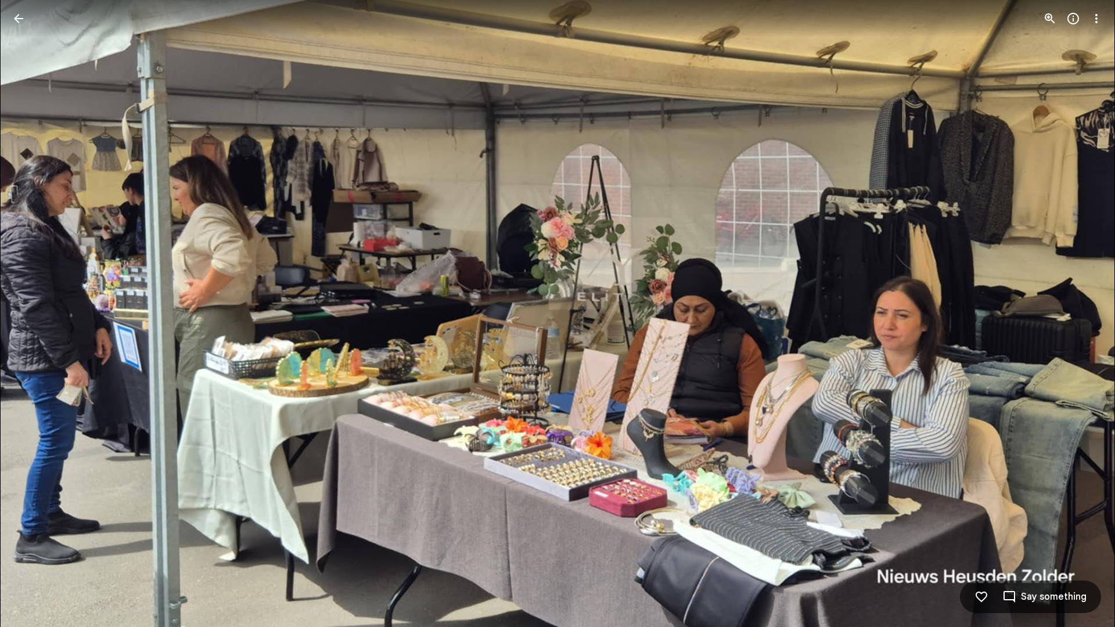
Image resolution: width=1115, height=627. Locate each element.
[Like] (981, 597)
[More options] (1096, 18)
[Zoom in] (1050, 18)
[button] (32, 313)
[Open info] (1073, 18)
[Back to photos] (19, 19)
